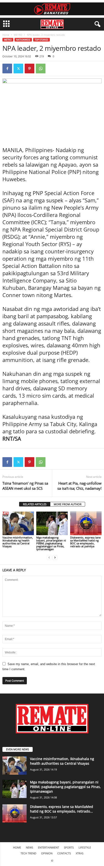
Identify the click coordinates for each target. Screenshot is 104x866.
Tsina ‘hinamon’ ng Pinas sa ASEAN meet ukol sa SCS (25, 486)
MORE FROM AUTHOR (68, 504)
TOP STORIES (41, 39)
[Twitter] (18, 68)
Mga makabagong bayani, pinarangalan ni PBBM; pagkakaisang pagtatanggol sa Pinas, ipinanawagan (51, 543)
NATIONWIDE (23, 39)
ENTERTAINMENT (48, 847)
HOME (17, 847)
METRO (18, 34)
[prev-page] (49, 557)
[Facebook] (7, 68)
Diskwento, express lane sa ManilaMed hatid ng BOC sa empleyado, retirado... (61, 809)
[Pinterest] (29, 68)
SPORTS (69, 847)
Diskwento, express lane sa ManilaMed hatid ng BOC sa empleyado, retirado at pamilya (85, 542)
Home (5, 34)
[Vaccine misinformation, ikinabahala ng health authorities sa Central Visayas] (18, 523)
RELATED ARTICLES (34, 504)
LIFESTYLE (85, 847)
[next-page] (54, 557)
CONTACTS (64, 853)
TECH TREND (28, 853)
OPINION (46, 853)
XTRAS (79, 853)
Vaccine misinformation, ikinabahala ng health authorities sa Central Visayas (17, 542)
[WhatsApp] (40, 68)
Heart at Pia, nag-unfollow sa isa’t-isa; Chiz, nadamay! (79, 486)
